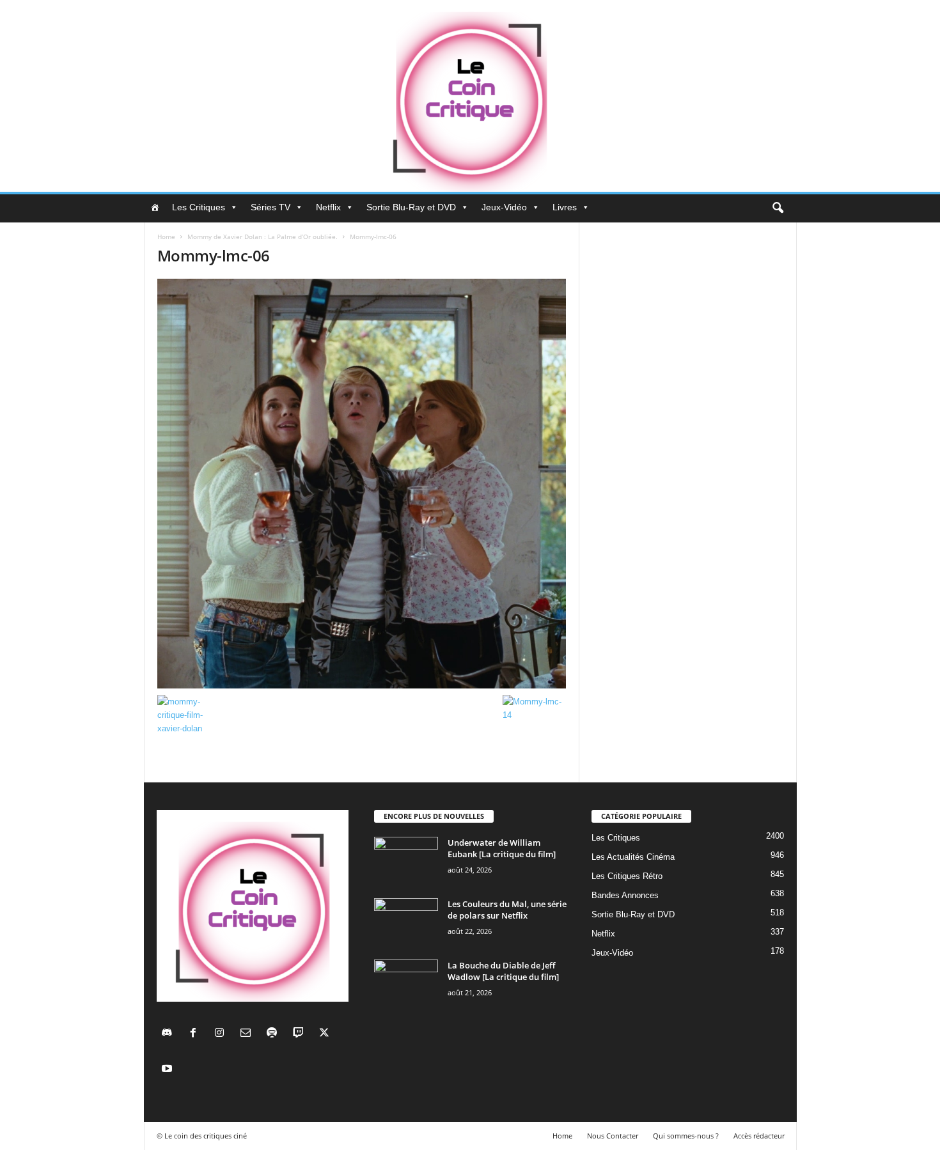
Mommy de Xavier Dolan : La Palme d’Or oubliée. (262, 236)
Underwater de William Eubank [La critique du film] (502, 848)
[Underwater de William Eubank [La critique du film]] (406, 861)
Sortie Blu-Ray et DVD (411, 207)
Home (166, 236)
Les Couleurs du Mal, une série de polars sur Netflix (507, 909)
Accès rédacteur (759, 1135)
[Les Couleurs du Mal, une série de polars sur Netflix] (406, 922)
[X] (326, 1034)
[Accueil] (155, 207)
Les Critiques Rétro (626, 876)
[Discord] (170, 1034)
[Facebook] (196, 1034)
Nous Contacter (612, 1135)
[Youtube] (168, 1070)
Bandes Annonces (625, 895)
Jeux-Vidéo (504, 207)
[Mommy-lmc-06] (362, 483)
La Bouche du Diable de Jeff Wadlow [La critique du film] (503, 971)
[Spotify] (275, 1034)
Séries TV (270, 207)
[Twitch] (301, 1034)
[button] (778, 208)
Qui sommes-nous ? (686, 1135)
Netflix (328, 207)
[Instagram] (222, 1034)
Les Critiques (198, 207)
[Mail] (248, 1034)
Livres (564, 207)
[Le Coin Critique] (470, 96)
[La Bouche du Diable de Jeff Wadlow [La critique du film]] (406, 983)
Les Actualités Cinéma (633, 857)
